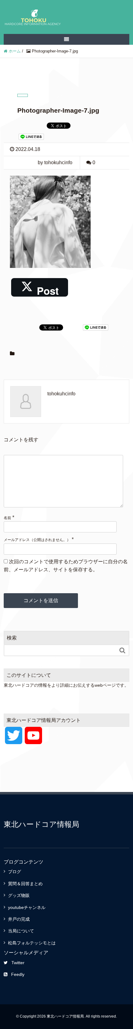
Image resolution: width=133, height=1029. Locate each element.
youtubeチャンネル (26, 907)
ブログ (14, 871)
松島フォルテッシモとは (32, 942)
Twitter (17, 962)
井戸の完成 (19, 919)
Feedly (17, 974)
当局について (21, 930)
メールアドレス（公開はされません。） (37, 540)
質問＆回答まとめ (25, 883)
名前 (7, 518)
